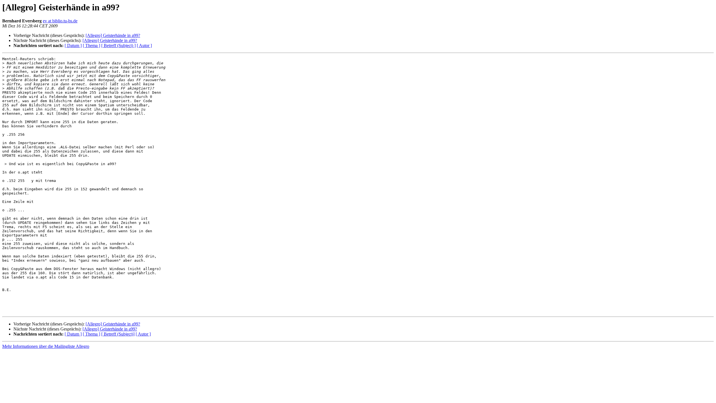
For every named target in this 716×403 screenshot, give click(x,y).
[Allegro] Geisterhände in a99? (113, 35)
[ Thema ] (91, 45)
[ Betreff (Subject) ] (118, 45)
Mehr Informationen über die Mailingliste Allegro (45, 346)
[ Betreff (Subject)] (118, 334)
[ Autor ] (144, 45)
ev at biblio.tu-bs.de (60, 20)
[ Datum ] (73, 45)
